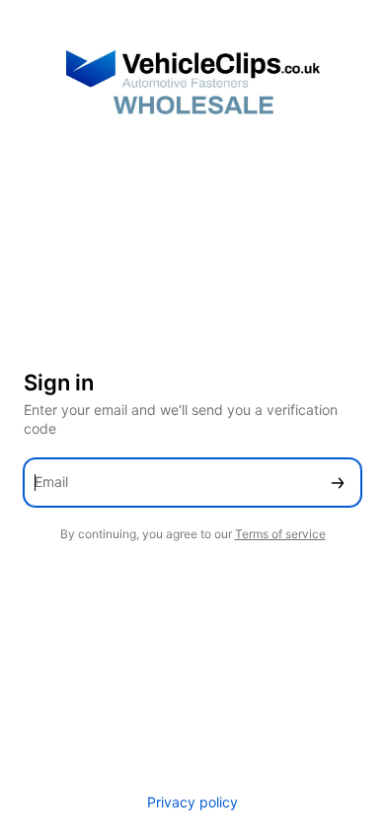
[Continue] (337, 482)
